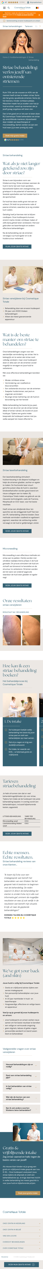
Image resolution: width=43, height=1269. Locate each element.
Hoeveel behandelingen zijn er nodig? (19, 1065)
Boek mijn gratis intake (15, 135)
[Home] (22, 8)
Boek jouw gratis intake (27, 1193)
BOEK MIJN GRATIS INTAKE (19, 1264)
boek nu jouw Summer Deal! (18, 16)
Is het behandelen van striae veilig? (19, 1087)
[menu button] (4, 7)
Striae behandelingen (12, 26)
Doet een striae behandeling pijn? (19, 1076)
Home (5, 57)
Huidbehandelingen (18, 57)
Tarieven (29, 26)
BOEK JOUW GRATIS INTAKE (17, 531)
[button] (38, 15)
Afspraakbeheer (36, 2)
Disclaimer (4, 1257)
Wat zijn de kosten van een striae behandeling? (18, 1098)
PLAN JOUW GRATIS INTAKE (17, 246)
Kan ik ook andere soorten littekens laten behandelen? (18, 1109)
